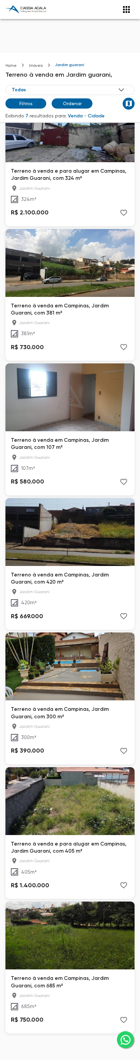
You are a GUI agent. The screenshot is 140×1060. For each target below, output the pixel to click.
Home (11, 65)
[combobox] (68, 90)
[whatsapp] (125, 1039)
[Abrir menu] (126, 9)
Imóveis (36, 65)
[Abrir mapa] (129, 104)
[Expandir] (121, 90)
